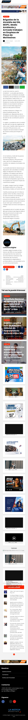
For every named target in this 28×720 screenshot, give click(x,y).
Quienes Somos (6, 671)
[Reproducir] (7, 397)
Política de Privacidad (8, 677)
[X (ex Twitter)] (10, 701)
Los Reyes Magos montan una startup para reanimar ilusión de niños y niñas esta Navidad (17, 598)
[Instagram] (6, 701)
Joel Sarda (8, 360)
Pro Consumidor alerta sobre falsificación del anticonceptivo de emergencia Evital (16, 612)
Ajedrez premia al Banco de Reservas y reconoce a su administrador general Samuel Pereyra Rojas (17, 605)
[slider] (12, 469)
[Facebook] (3, 701)
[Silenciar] (18, 397)
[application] (14, 393)
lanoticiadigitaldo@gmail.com (9, 689)
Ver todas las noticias (9, 267)
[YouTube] (14, 701)
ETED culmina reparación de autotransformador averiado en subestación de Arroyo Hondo (16, 637)
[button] (14, 392)
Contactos (5, 674)
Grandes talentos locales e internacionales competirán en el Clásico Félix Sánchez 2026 (17, 619)
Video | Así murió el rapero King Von (17, 591)
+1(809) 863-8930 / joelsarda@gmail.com (12, 688)
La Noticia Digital (9, 41)
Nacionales (6, 16)
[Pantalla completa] (20, 397)
